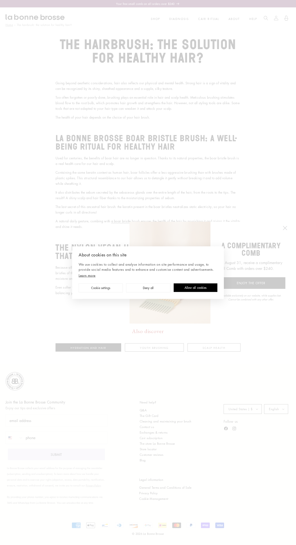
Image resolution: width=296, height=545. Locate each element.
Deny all (148, 288)
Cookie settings (101, 288)
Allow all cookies (196, 288)
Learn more (87, 275)
